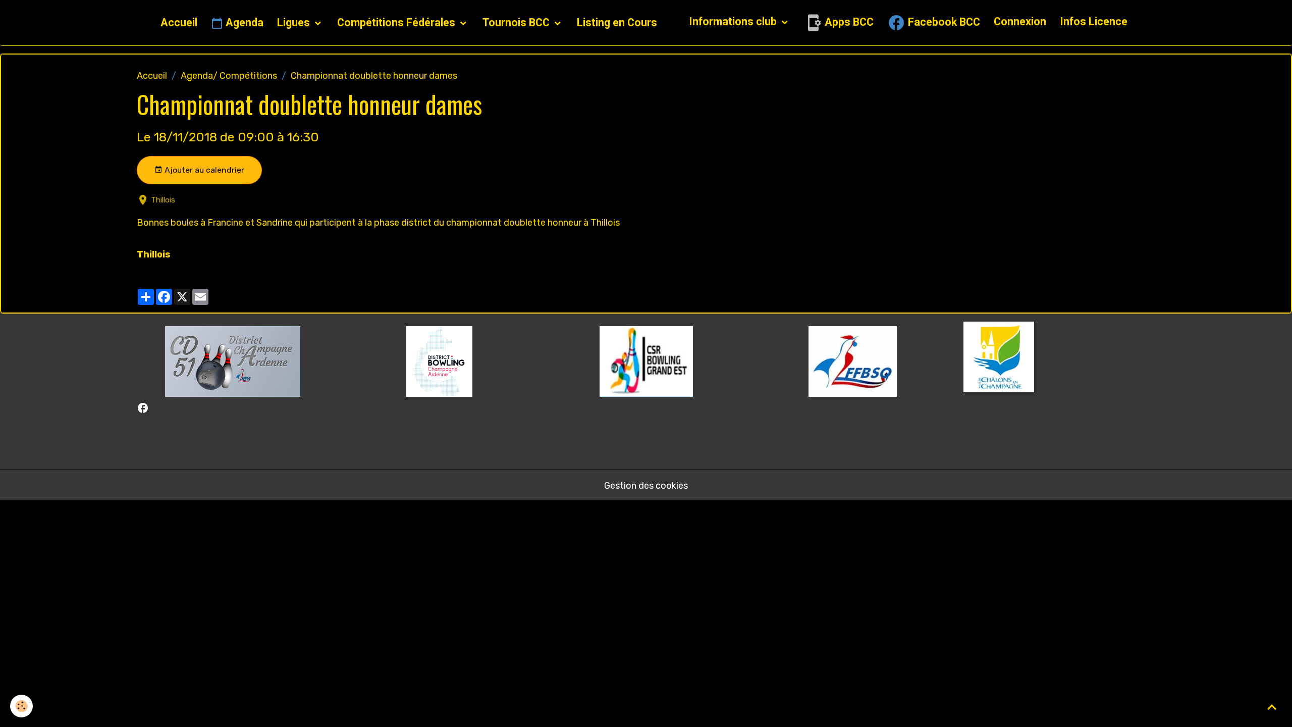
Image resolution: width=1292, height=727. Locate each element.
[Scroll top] (1271, 706)
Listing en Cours (617, 22)
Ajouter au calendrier (203, 170)
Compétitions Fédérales (397, 22)
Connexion (1020, 21)
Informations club (734, 21)
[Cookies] (21, 706)
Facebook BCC (942, 22)
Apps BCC (848, 22)
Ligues (294, 22)
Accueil (178, 22)
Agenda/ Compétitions (229, 75)
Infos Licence (1093, 21)
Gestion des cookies (646, 485)
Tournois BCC (517, 22)
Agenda (243, 22)
